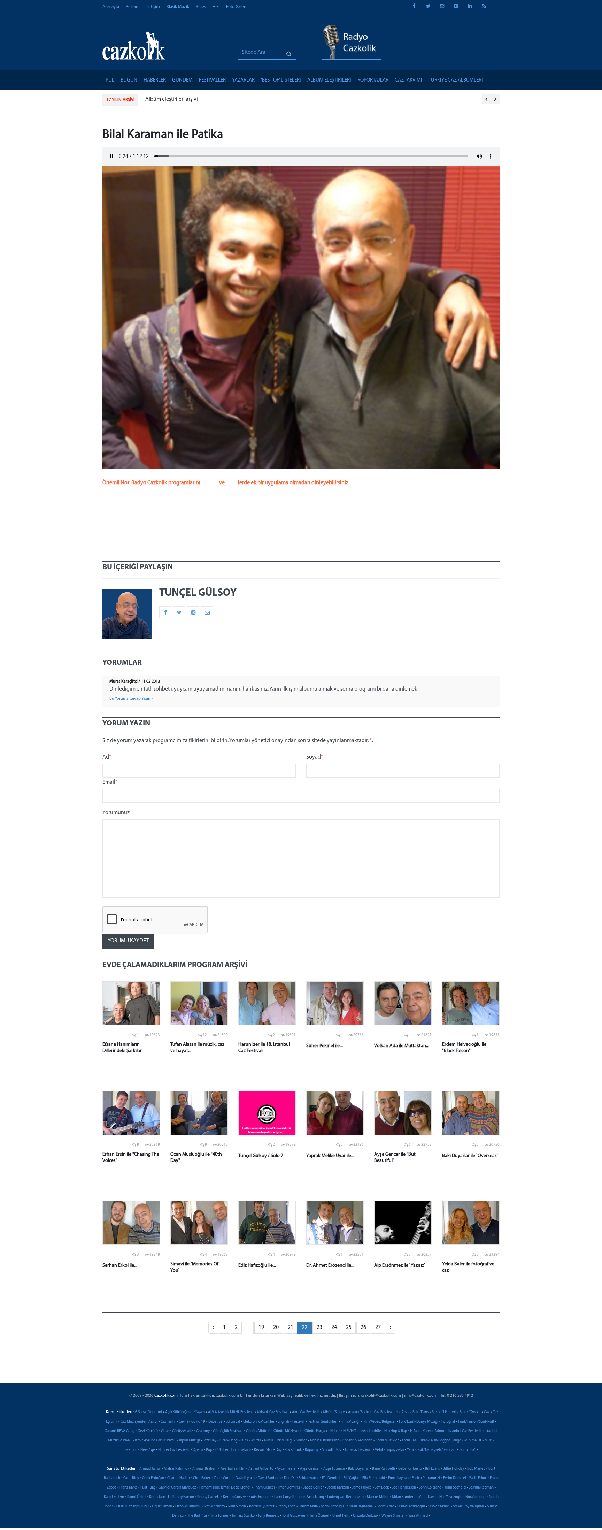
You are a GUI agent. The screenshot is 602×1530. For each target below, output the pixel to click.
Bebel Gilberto (410, 1469)
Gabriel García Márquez (177, 1488)
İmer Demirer (289, 1488)
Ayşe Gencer (310, 1469)
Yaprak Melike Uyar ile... (330, 1155)
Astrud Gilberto (260, 1469)
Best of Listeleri (444, 1412)
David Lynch (245, 1478)
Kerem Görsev (234, 1497)
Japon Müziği (189, 1441)
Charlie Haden (178, 1478)
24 (334, 1327)
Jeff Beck (382, 1488)
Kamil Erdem (114, 1497)
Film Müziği (350, 1422)
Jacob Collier (313, 1488)
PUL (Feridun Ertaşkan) (233, 1450)
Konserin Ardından (357, 1441)
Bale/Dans (420, 1412)
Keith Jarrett (159, 1497)
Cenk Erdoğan (153, 1478)
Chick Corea (223, 1478)
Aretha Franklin (233, 1469)
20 (276, 1327)
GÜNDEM (182, 80)
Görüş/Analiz (182, 1431)
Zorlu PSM (467, 1450)
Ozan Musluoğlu (188, 1506)
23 (319, 1327)
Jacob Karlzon (338, 1488)
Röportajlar (372, 80)
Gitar (165, 1431)
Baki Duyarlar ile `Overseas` (470, 1155)
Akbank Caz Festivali (273, 1412)
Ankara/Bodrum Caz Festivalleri (373, 1412)
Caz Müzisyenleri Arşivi (139, 1422)
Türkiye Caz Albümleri (456, 80)
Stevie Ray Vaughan (468, 1506)
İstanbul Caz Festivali (464, 1431)
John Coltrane (430, 1488)
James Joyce (362, 1488)
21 (290, 1327)
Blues (201, 7)
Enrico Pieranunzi (426, 1478)
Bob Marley (476, 1469)
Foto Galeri (236, 7)
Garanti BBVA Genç (119, 1431)
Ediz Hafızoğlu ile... (257, 1265)
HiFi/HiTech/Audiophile (362, 1431)
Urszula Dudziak (365, 1516)
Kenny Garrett (208, 1497)
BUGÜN (129, 80)
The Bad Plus (197, 1516)
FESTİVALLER (212, 80)
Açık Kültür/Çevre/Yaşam (185, 1412)
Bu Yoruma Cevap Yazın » (131, 699)
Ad (106, 757)
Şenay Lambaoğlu (411, 1506)
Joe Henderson (404, 1488)
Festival (298, 1422)
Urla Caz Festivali (358, 1450)
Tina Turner (219, 1516)
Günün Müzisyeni (287, 1431)
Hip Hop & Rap (395, 1431)
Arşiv (405, 1412)
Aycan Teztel (287, 1469)
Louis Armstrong (311, 1497)
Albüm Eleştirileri (329, 80)
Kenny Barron (183, 1497)
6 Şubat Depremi (148, 1412)
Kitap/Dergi (228, 1441)
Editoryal (233, 1422)
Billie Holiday (453, 1469)
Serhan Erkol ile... (119, 1265)
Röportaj (312, 1450)
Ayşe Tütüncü (334, 1469)
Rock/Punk (293, 1450)
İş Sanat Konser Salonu (427, 1431)
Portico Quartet (262, 1506)
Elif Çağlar (351, 1478)
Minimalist (472, 1441)
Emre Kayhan (398, 1478)
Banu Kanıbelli (383, 1469)
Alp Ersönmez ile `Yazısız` (399, 1265)
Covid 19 (198, 1422)
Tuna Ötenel (319, 1516)
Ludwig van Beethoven (345, 1497)
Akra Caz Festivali (305, 1412)
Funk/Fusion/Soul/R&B (476, 1422)
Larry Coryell (284, 1497)
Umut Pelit (341, 1516)
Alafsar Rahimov (176, 1469)
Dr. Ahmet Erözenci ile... (330, 1265)
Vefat (379, 1450)
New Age (147, 1450)
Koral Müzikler (387, 1441)
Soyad (314, 757)
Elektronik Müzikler (259, 1422)
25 (349, 1327)
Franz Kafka (128, 1488)
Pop (209, 1450)
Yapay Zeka (395, 1450)
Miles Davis (427, 1497)
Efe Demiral (331, 1478)
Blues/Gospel (470, 1412)
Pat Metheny (214, 1506)
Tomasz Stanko (243, 1516)
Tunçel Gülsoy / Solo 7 (260, 1155)
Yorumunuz (116, 812)
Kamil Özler (136, 1497)
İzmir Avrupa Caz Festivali (155, 1441)
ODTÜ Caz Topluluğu (132, 1506)
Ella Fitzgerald (373, 1478)
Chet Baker (201, 1478)
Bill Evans (432, 1469)
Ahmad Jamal (150, 1469)
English (283, 1422)
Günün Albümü (258, 1431)
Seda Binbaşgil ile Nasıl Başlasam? (347, 1506)
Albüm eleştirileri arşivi (171, 99)
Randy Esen (286, 1506)
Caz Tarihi (168, 1422)
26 (363, 1327)
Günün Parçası (315, 1431)
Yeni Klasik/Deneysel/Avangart (431, 1450)
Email (110, 782)
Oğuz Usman (162, 1506)
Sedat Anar (385, 1506)
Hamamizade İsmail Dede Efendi (224, 1488)
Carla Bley (131, 1478)
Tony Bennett (268, 1516)
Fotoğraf (448, 1422)
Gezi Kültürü (148, 1431)
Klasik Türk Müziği (278, 1441)
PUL (110, 80)
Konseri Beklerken (324, 1441)
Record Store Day (267, 1450)
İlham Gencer (264, 1488)
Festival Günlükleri (323, 1422)
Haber (335, 1431)
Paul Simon (237, 1506)
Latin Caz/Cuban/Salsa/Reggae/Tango (431, 1441)
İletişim (153, 7)
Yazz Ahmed (418, 1516)
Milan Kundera (403, 1497)
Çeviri (183, 1422)
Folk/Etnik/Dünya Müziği (418, 1422)
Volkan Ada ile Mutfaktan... (401, 1046)
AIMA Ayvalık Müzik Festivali (231, 1412)
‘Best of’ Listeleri (281, 80)
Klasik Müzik (178, 7)
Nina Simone (475, 1497)
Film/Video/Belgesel (379, 1422)
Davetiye (215, 1422)
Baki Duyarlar (358, 1469)
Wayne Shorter (393, 1516)
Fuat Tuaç (147, 1488)
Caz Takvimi (408, 80)
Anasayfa (110, 7)
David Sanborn (269, 1478)
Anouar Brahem (204, 1469)
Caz (486, 1412)
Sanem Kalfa (308, 1506)
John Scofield (455, 1488)
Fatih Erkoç (478, 1478)
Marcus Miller (378, 1497)
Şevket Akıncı (439, 1506)
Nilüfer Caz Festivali (174, 1450)
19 (261, 1327)
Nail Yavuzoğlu (450, 1497)
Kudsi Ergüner (260, 1497)
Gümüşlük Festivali (228, 1431)
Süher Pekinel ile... (324, 1046)
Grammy (203, 1431)
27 (378, 1327)
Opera (198, 1450)
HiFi (216, 7)
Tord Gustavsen (294, 1516)
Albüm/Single (334, 1412)
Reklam (133, 7)
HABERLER (155, 80)
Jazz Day (209, 1441)
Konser (301, 1441)
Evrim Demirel (454, 1478)
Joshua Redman (481, 1488)
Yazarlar (243, 80)
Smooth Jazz (332, 1450)
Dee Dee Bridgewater (301, 1478)
